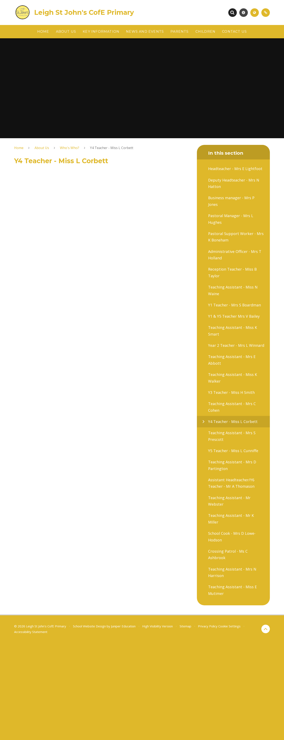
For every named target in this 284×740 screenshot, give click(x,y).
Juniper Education (123, 626)
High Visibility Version (157, 626)
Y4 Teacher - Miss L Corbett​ (111, 148)
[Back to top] (265, 629)
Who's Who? (69, 148)
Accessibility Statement (30, 632)
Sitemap (185, 626)
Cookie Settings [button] (229, 626)
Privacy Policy (207, 626)
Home (18, 148)
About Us (42, 148)
